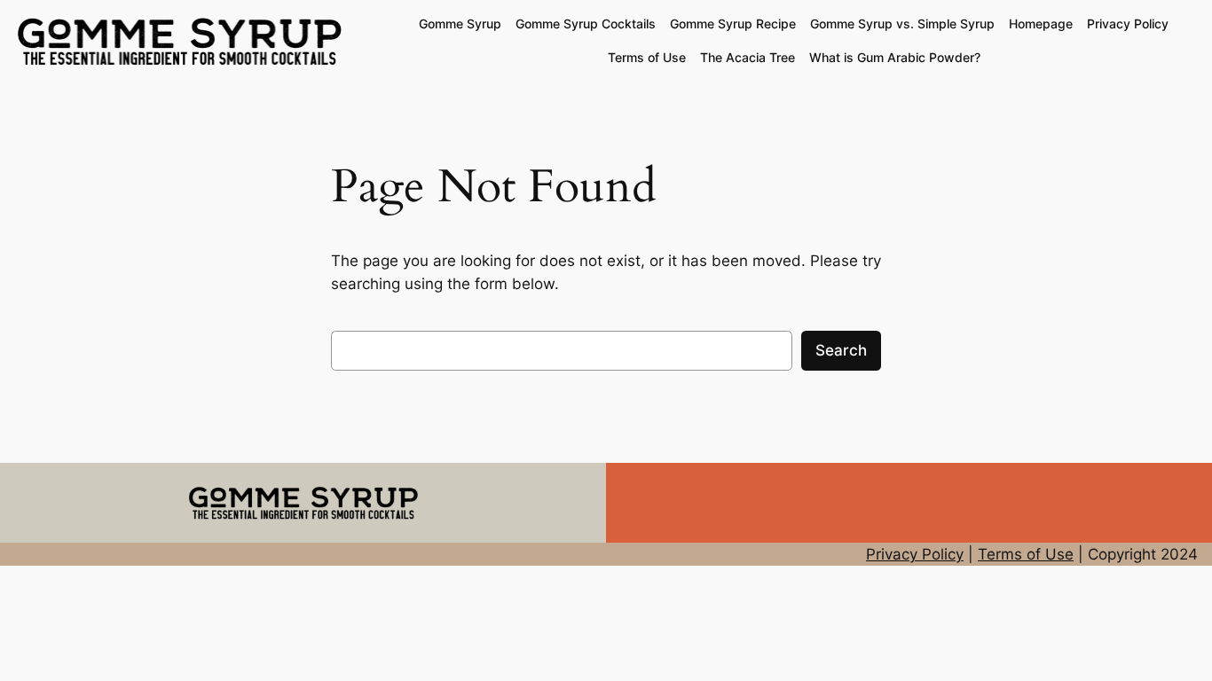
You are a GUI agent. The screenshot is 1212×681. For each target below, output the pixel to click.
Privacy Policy (1128, 23)
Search (841, 350)
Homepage (1041, 23)
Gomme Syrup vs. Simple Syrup (902, 23)
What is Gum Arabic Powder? (894, 57)
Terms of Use (647, 57)
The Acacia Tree (747, 57)
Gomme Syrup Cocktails (585, 23)
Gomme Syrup (460, 23)
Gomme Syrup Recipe (733, 23)
